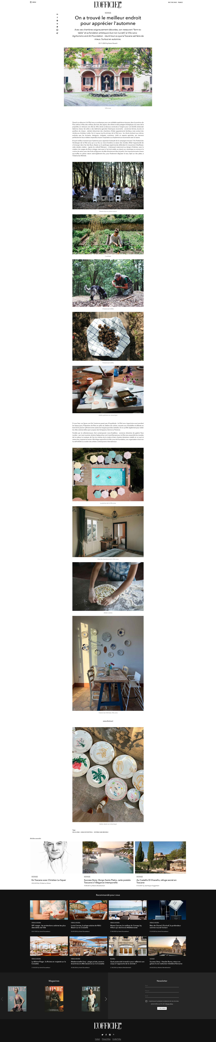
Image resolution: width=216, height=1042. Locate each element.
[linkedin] (57, 23)
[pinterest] (57, 20)
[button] (106, 999)
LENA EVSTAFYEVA (86, 832)
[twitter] (57, 27)
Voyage (108, 13)
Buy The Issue (172, 2)
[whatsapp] (57, 30)
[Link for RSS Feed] (113, 1035)
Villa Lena (76, 832)
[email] (57, 14)
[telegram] (57, 33)
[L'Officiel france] (108, 5)
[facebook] (57, 17)
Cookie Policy (116, 1039)
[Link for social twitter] (102, 1035)
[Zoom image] (108, 185)
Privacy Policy (169, 1004)
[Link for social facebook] (106, 1035)
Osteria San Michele (101, 832)
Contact (97, 1039)
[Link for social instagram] (110, 1035)
